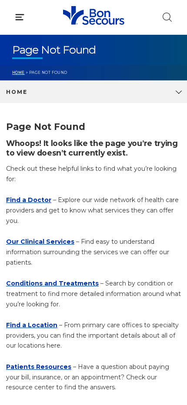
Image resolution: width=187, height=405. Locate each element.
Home (18, 72)
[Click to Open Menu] (19, 17)
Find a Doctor (28, 200)
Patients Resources (38, 367)
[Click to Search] (167, 17)
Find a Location (31, 325)
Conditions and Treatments (52, 283)
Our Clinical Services (40, 242)
